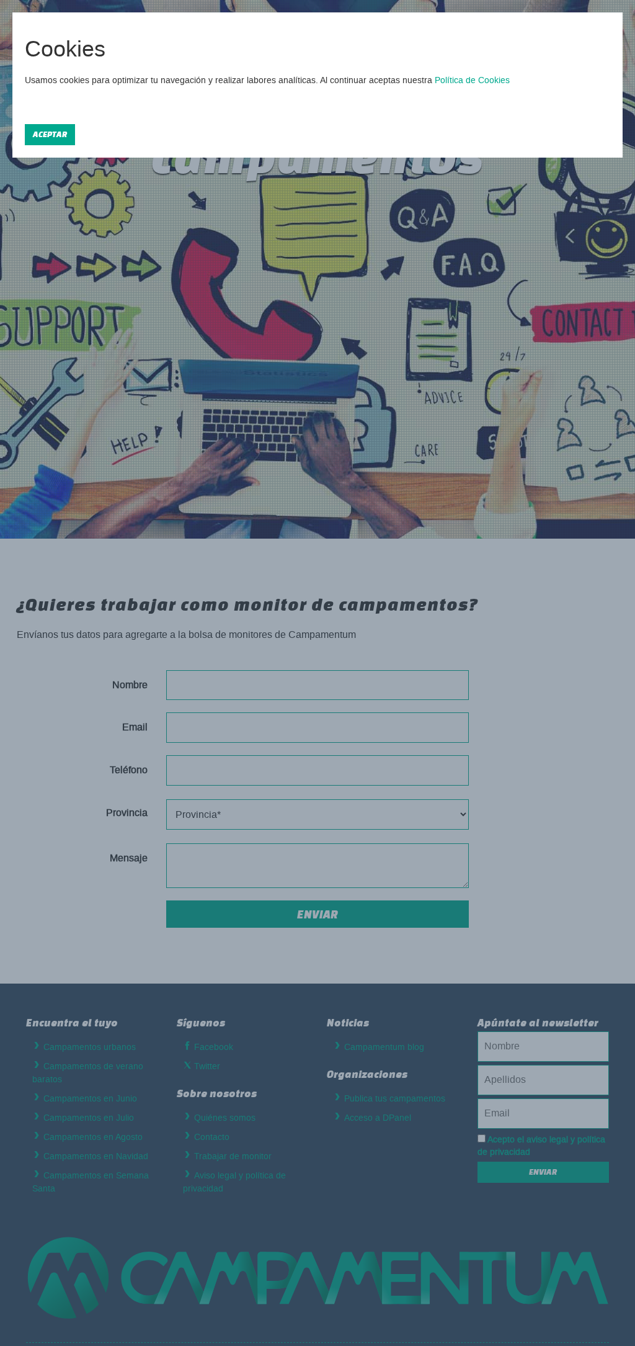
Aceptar (50, 134)
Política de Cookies (472, 80)
